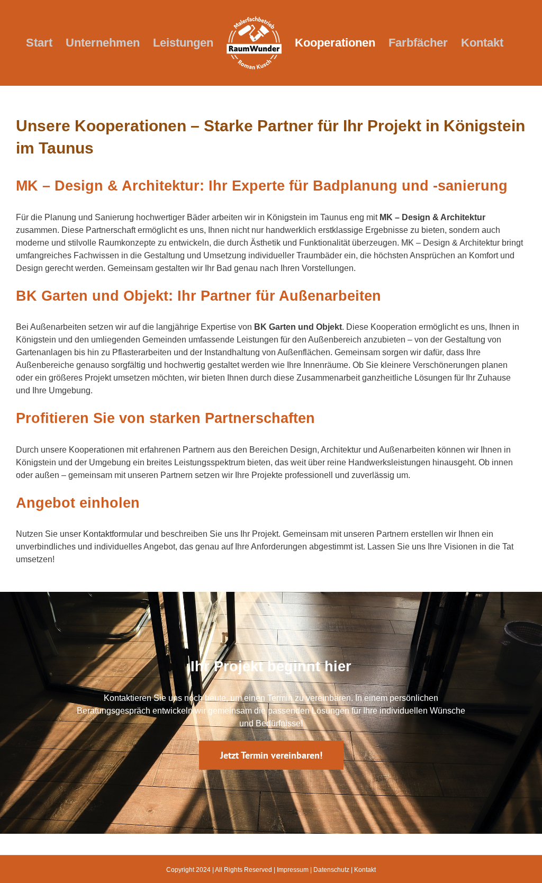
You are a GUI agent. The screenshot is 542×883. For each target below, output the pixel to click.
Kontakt (365, 869)
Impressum (293, 869)
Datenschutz (331, 869)
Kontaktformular (112, 533)
